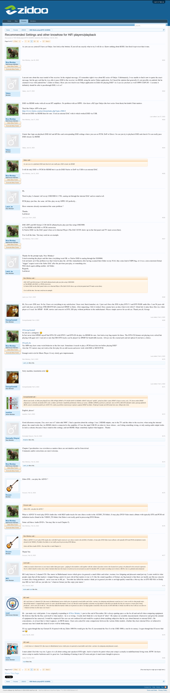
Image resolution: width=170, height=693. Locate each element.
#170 (163, 359)
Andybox (25, 440)
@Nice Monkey (75, 613)
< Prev (15, 41)
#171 (163, 387)
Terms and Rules (152, 690)
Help (153, 687)
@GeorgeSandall (28, 330)
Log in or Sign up (159, 2)
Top (162, 687)
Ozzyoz (8, 495)
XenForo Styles (55, 690)
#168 (163, 297)
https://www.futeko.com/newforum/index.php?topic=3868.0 (44, 111)
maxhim (9, 412)
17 (43, 41)
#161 (163, 60)
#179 (163, 635)
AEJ (7, 578)
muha (24, 589)
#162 (163, 91)
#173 (163, 436)
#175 (163, 492)
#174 (163, 462)
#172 (163, 414)
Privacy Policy (162, 690)
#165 (163, 173)
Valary (8, 93)
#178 (163, 585)
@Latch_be (26, 343)
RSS (165, 687)
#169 (163, 320)
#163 (163, 119)
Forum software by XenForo (20, 690)
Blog (16, 21)
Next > (48, 41)
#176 (163, 526)
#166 (163, 217)
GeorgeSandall (11, 320)
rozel (30, 589)
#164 (163, 147)
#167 (163, 239)
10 (34, 41)
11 (37, 41)
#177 (163, 555)
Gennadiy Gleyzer (12, 438)
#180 (163, 658)
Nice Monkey (45, 38)
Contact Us (147, 687)
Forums (23, 21)
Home (9, 21)
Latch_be (9, 207)
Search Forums (9, 24)
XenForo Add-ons (44, 690)
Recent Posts (21, 24)
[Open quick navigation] (163, 30)
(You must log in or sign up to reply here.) (152, 669)
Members (33, 21)
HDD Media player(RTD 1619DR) (24, 38)
